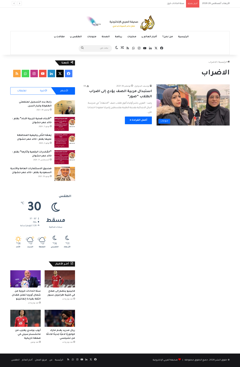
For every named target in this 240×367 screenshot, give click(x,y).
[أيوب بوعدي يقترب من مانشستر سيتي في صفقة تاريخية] (25, 318)
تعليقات (21, 90)
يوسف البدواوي (141, 86)
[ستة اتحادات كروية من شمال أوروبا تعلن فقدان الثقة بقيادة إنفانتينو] (25, 278)
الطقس (77, 37)
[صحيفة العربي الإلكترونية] (120, 23)
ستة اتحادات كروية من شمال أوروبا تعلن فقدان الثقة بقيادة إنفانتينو (150, 3)
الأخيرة (43, 90)
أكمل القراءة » (138, 120)
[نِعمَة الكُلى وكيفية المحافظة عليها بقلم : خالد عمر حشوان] (64, 141)
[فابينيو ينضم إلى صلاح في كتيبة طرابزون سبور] (60, 278)
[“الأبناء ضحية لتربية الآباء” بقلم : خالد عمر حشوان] (64, 124)
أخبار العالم (150, 37)
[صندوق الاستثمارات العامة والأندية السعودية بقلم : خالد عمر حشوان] (64, 174)
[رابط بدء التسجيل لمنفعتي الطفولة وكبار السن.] (64, 107)
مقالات (60, 37)
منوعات (91, 37)
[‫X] (60, 73)
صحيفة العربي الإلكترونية (165, 360)
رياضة (118, 37)
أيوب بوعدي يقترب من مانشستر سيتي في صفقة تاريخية (28, 334)
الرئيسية (183, 37)
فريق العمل (41, 360)
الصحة (106, 37)
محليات (131, 37)
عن (50, 360)
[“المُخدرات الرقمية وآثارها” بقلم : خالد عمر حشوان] (64, 157)
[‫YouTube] (42, 73)
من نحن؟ (167, 37)
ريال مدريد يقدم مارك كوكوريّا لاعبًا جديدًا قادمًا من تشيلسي (60, 334)
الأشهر (64, 90)
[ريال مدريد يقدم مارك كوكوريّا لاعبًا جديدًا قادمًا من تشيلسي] (60, 318)
